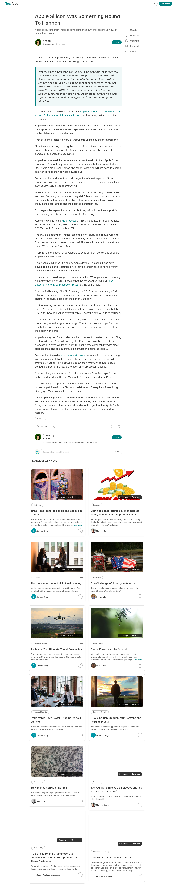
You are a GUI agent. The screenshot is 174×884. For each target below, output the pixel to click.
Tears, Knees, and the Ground (109, 649)
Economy (97, 505)
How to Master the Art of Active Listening (56, 583)
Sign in (152, 4)
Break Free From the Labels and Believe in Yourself (56, 512)
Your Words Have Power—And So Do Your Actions (56, 720)
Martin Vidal (41, 801)
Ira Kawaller (101, 597)
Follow (116, 42)
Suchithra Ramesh (104, 874)
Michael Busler (102, 531)
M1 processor (69, 220)
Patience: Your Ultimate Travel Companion (56, 649)
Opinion (40, 419)
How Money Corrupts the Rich (49, 787)
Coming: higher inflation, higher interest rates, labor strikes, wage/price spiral (115, 512)
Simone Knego (102, 735)
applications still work (73, 355)
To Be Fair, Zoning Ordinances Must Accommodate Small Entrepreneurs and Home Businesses (55, 857)
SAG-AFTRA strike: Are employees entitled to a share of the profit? (116, 789)
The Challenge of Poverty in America (113, 583)
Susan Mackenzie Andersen (48, 875)
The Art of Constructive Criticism (111, 857)
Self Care (37, 505)
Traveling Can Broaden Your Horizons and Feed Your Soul (116, 720)
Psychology (98, 643)
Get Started (165, 4)
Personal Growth (99, 712)
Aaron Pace (101, 666)
